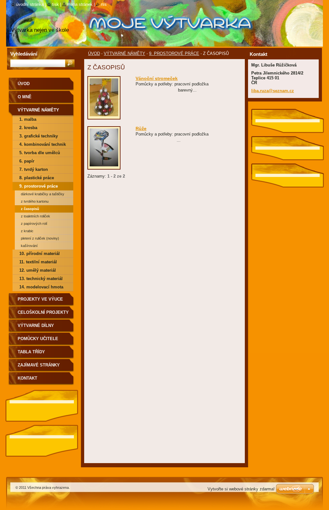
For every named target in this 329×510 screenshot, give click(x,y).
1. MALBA (27, 119)
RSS (104, 4)
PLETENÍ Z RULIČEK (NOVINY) (40, 238)
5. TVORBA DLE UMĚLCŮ (39, 152)
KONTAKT (27, 378)
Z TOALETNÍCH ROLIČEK (35, 216)
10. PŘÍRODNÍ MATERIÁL (39, 253)
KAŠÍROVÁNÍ (29, 246)
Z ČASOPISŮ (30, 209)
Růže (141, 128)
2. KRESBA (28, 127)
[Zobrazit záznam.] (104, 116)
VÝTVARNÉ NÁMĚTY (124, 53)
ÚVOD (94, 53)
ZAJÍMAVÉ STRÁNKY (39, 365)
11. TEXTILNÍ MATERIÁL (38, 261)
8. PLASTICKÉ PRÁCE (36, 177)
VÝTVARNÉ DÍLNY (36, 325)
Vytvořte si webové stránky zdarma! (241, 489)
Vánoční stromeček (157, 78)
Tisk (55, 4)
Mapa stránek (80, 4)
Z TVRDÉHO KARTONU (35, 201)
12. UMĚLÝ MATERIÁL (37, 270)
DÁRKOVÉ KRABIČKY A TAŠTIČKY (42, 194)
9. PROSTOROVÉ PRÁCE (174, 53)
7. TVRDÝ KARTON (33, 169)
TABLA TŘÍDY (31, 351)
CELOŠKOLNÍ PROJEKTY (43, 312)
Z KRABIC (27, 231)
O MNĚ (24, 96)
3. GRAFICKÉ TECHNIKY (38, 136)
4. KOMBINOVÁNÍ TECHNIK (42, 144)
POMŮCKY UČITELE (38, 338)
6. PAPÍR (26, 161)
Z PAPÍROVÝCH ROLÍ (34, 223)
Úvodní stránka (30, 4)
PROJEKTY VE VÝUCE (40, 299)
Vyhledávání (23, 54)
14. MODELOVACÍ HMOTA (41, 287)
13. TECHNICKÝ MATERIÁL (41, 278)
